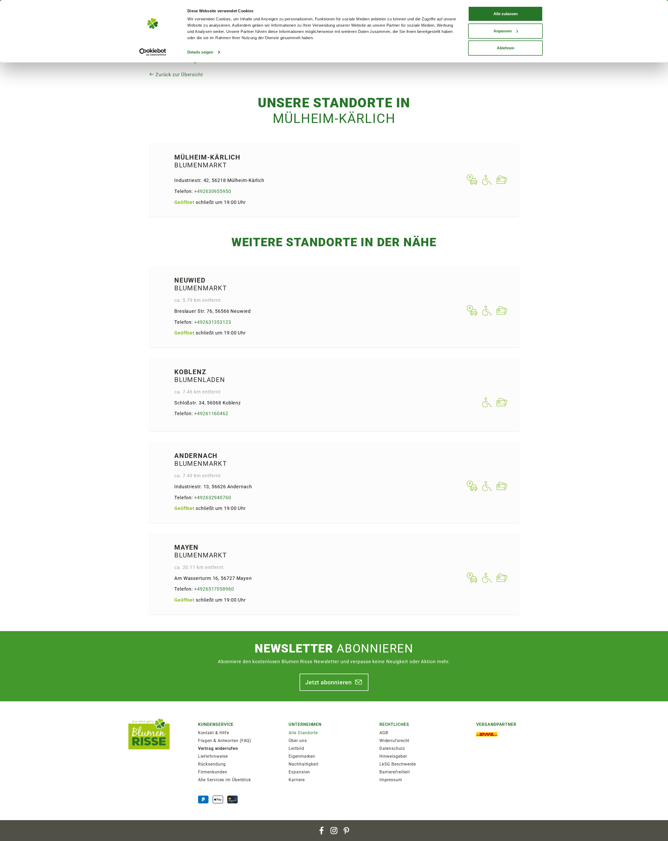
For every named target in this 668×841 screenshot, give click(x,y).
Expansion (299, 771)
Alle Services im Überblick (224, 779)
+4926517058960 (214, 589)
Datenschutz (392, 748)
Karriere (297, 779)
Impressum (390, 779)
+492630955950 (212, 191)
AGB (383, 732)
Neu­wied (190, 280)
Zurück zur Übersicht (178, 74)
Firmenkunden (212, 771)
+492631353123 (212, 322)
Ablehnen (505, 48)
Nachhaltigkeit (304, 764)
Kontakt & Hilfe (213, 732)
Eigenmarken (302, 756)
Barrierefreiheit (394, 771)
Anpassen (502, 31)
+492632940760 (212, 497)
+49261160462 (211, 413)
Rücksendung (212, 764)
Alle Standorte (303, 732)
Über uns (298, 740)
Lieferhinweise (213, 756)
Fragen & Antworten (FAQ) (225, 740)
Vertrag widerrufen (218, 748)
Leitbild (296, 748)
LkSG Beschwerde (397, 764)
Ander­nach (196, 456)
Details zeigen (200, 52)
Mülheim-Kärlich (207, 157)
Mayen (186, 547)
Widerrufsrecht (394, 740)
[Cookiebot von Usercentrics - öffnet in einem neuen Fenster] (153, 52)
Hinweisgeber (393, 756)
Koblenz (190, 372)
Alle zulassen (505, 13)
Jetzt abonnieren (328, 682)
